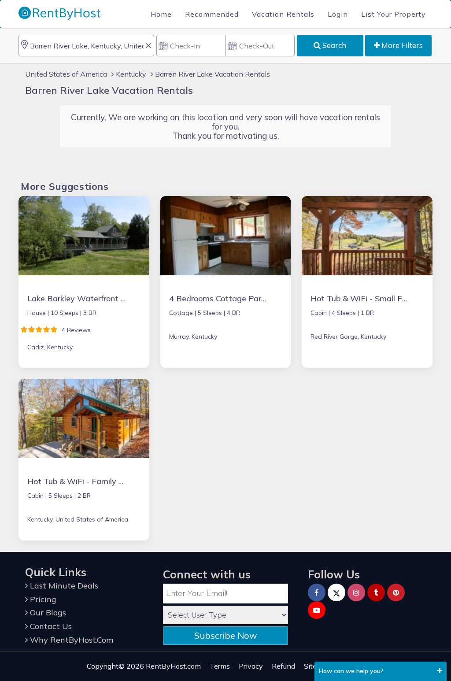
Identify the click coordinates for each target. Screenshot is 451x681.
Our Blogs (47, 612)
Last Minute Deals (63, 586)
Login (338, 14)
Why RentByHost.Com (70, 640)
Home (161, 14)
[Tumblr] (376, 592)
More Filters (401, 45)
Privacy (251, 666)
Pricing (42, 599)
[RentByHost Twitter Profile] (336, 592)
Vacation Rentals (283, 14)
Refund (283, 666)
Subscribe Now (225, 635)
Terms (220, 666)
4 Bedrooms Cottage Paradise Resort (238, 298)
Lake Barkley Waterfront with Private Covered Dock (123, 298)
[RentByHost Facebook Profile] (316, 592)
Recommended (212, 14)
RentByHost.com (173, 666)
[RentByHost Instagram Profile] (356, 592)
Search (333, 45)
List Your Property (393, 14)
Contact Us (50, 626)
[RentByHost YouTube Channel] (316, 610)
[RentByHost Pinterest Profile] (396, 592)
